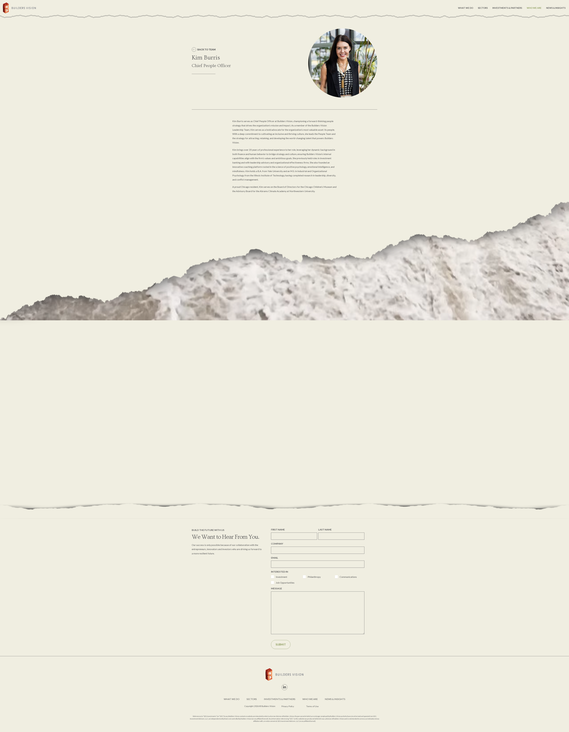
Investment (281, 576)
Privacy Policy (287, 706)
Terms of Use (312, 706)
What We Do (465, 8)
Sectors (483, 8)
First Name (278, 529)
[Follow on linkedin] (284, 687)
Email (274, 557)
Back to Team (206, 49)
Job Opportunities (285, 582)
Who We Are (534, 8)
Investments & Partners (507, 8)
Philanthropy (314, 576)
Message (276, 588)
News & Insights (555, 8)
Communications (348, 576)
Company (277, 543)
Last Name (325, 529)
